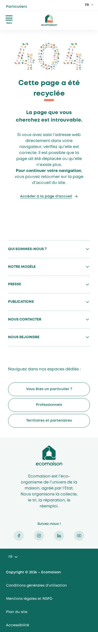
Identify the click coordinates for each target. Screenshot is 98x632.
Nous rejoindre (23, 337)
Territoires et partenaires (49, 420)
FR (87, 4)
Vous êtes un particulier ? (49, 389)
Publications (21, 301)
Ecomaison (49, 456)
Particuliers (26, 9)
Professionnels (49, 404)
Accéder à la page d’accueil (46, 196)
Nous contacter (24, 319)
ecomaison (49, 20)
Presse (14, 284)
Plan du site (16, 612)
